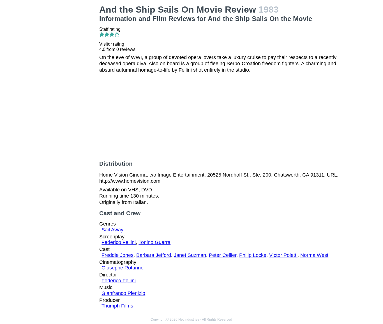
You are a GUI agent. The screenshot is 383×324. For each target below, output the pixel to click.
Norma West (314, 255)
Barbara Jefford (153, 255)
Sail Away (112, 230)
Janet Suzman (190, 255)
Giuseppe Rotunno (122, 268)
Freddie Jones (117, 255)
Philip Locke (252, 255)
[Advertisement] (66, 88)
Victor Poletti (283, 255)
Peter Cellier (222, 255)
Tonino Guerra (154, 242)
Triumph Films (117, 306)
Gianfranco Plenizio (123, 293)
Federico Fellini (118, 242)
